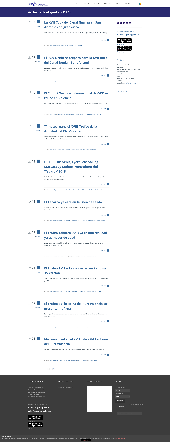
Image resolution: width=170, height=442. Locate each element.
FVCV (86, 114)
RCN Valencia (87, 291)
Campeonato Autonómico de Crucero (59, 149)
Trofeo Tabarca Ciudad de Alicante (96, 190)
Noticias (38, 26)
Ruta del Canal (80, 81)
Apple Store (120, 44)
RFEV (99, 114)
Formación (82, 114)
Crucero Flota (70, 45)
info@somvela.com (131, 83)
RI (83, 45)
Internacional (91, 114)
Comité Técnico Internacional (64, 114)
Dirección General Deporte (35, 387)
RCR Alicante (84, 190)
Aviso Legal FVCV (32, 404)
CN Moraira (72, 149)
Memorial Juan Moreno (71, 190)
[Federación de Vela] (38, 4)
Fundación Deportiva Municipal (36, 390)
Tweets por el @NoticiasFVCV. (125, 31)
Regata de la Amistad (91, 149)
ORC (75, 45)
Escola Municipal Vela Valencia (36, 392)
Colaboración (53, 114)
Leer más (103, 40)
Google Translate (139, 404)
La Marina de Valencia (34, 394)
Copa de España (54, 45)
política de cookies (120, 438)
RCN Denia (79, 45)
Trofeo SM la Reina (96, 291)
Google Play (120, 52)
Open (79, 291)
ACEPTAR (86, 440)
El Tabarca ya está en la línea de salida (73, 202)
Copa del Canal (62, 45)
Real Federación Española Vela (36, 396)
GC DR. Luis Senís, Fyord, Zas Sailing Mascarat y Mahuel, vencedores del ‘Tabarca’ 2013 (71, 166)
